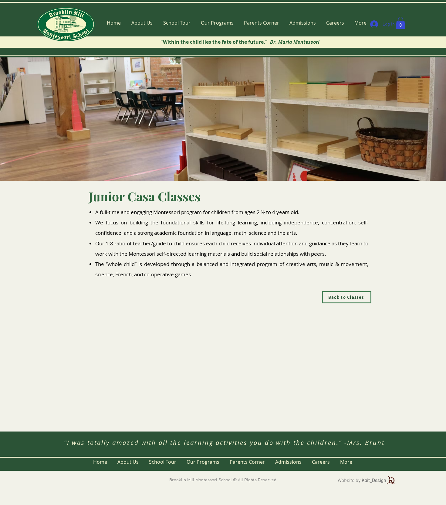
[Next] (413, 119)
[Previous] (33, 119)
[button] (400, 23)
